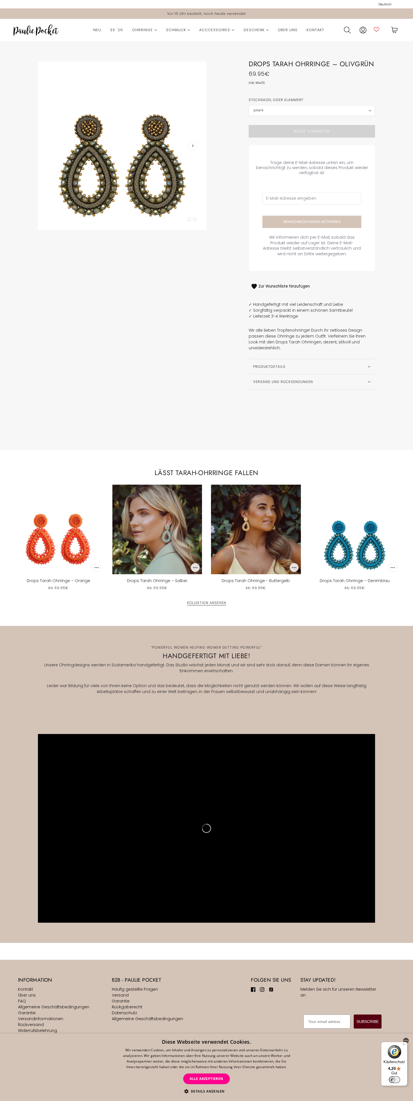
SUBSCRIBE (368, 1021)
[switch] (394, 1079)
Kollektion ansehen (206, 603)
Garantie (27, 1013)
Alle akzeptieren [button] (206, 1078)
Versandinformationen (40, 1019)
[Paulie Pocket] (36, 30)
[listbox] (406, 1040)
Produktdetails (269, 366)
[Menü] (404, 1045)
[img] (253, 989)
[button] (207, 1091)
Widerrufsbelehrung (37, 1030)
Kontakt (25, 989)
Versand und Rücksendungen (283, 381)
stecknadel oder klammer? (276, 99)
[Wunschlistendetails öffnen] (376, 29)
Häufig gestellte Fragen (135, 989)
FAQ (22, 1001)
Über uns (27, 995)
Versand (120, 995)
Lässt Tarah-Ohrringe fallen (206, 473)
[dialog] (206, 1067)
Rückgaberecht (127, 1007)
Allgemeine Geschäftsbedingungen (53, 1007)
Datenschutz (124, 1013)
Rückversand (31, 1024)
